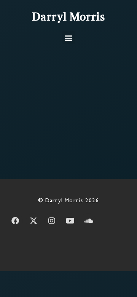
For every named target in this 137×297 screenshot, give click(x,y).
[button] (68, 37)
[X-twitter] (33, 220)
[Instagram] (51, 220)
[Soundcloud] (88, 220)
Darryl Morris (68, 17)
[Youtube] (70, 220)
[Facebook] (15, 220)
